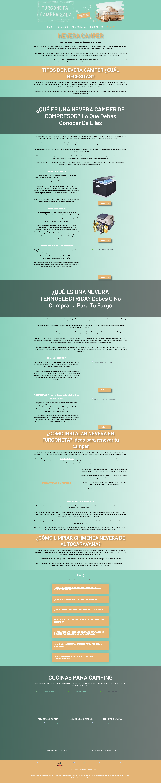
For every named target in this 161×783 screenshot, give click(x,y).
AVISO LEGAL (63, 769)
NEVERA (111, 27)
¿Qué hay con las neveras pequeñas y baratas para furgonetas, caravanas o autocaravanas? (79, 633)
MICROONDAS (79, 27)
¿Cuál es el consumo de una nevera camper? (75, 600)
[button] (80, 589)
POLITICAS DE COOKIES (94, 769)
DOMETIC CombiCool (67, 459)
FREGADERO (96, 27)
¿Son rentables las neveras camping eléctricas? (78, 610)
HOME (49, 27)
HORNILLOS (62, 27)
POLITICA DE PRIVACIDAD (77, 769)
